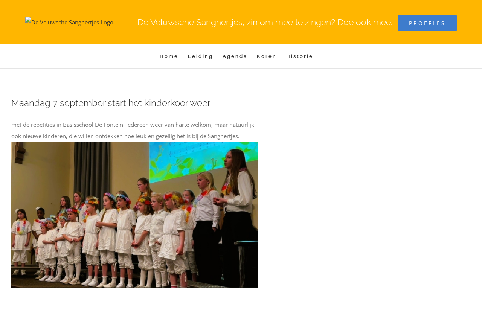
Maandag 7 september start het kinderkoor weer (110, 102)
